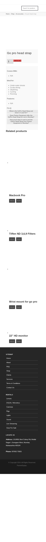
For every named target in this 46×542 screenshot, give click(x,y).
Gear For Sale (11, 428)
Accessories (20, 14)
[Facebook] (17, 470)
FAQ (8, 367)
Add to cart (17, 60)
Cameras (9, 407)
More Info (19, 200)
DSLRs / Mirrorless (13, 403)
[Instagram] (22, 470)
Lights (8, 415)
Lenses (9, 398)
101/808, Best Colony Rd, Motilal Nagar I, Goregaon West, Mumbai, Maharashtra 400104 (21, 442)
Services (9, 379)
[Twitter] (26, 470)
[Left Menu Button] (1, 1)
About (8, 362)
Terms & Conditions (13, 383)
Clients (8, 375)
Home (8, 14)
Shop (12, 14)
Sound (8, 419)
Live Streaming (11, 424)
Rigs (8, 411)
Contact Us (10, 387)
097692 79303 (17, 451)
